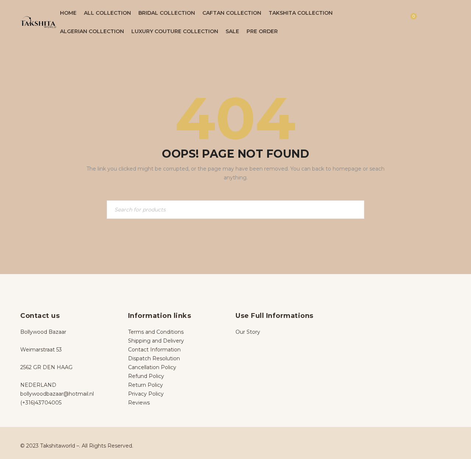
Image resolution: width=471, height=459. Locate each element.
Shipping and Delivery (156, 340)
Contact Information (154, 349)
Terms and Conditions (156, 332)
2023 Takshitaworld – (52, 445)
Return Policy (145, 385)
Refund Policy (146, 376)
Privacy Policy (146, 393)
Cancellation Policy (152, 367)
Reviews (139, 402)
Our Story (248, 332)
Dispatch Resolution (154, 358)
